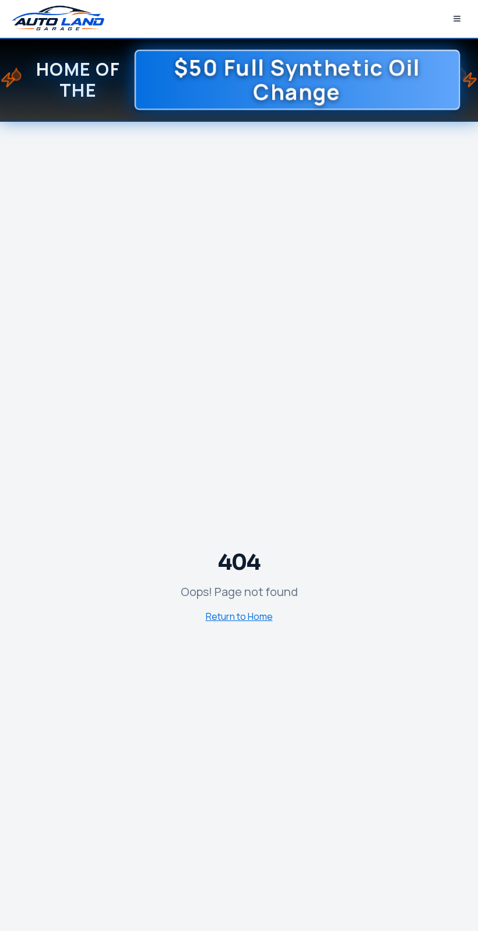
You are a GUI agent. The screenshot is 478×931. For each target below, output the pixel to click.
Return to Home (239, 616)
